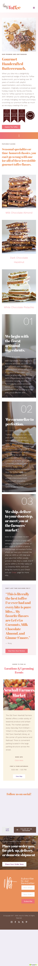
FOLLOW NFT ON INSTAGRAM (26, 829)
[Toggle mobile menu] (34, 8)
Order (14, 572)
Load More (7, 829)
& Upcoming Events (19, 670)
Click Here (19, 760)
